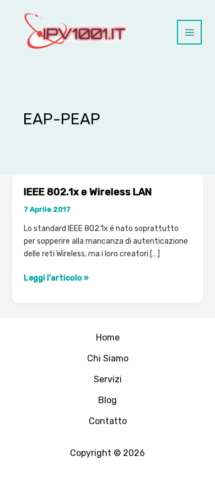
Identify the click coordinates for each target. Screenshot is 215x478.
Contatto (108, 421)
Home (108, 337)
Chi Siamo (107, 358)
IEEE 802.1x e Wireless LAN (88, 192)
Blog (107, 400)
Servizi (108, 379)
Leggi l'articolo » (56, 278)
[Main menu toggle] (189, 32)
